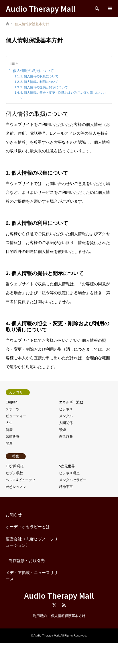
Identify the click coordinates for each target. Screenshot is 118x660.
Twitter (54, 605)
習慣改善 (12, 437)
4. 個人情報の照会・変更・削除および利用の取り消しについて (63, 95)
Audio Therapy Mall (59, 595)
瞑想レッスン (16, 487)
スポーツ (12, 409)
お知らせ (14, 514)
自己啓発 (66, 437)
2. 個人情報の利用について (39, 81)
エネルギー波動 (71, 402)
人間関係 (66, 423)
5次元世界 (67, 466)
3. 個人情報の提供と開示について (44, 87)
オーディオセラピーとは (28, 526)
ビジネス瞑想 (69, 473)
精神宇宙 (66, 487)
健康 (9, 430)
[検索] (96, 8)
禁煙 (62, 430)
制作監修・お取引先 (27, 560)
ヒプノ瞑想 (14, 473)
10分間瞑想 (14, 466)
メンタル (66, 416)
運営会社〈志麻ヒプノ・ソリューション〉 (32, 542)
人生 (9, 423)
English (11, 402)
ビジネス (66, 409)
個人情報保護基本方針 (68, 616)
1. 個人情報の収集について (39, 76)
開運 (9, 444)
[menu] (109, 8)
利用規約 (40, 616)
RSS (64, 605)
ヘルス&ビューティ (21, 480)
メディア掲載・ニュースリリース (32, 575)
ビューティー (16, 416)
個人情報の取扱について (33, 71)
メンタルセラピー (72, 480)
